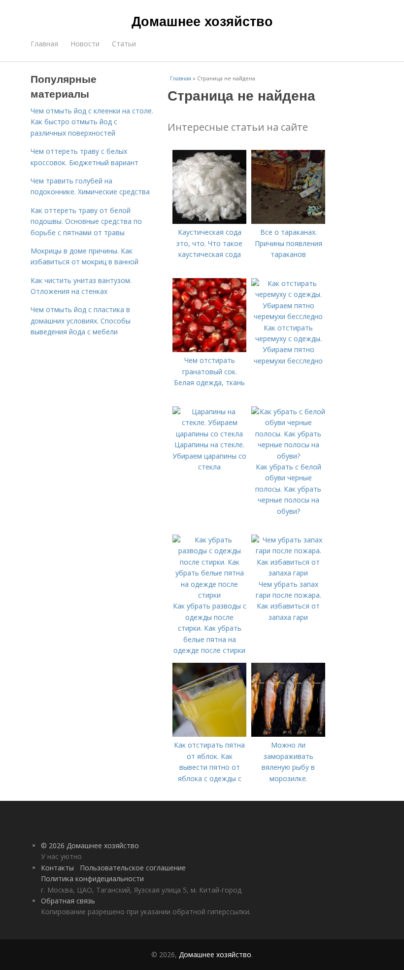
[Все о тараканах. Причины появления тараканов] (288, 221)
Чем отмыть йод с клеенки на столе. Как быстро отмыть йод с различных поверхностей (92, 122)
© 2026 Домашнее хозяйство (90, 845)
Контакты (57, 867)
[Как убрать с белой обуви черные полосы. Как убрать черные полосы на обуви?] (288, 456)
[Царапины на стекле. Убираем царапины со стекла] (209, 433)
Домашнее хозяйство (202, 20)
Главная (44, 43)
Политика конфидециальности (92, 878)
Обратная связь (68, 900)
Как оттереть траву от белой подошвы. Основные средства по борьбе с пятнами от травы (86, 221)
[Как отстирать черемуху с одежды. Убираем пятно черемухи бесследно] (288, 316)
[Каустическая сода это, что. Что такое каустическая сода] (209, 221)
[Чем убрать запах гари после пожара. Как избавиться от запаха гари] (288, 572)
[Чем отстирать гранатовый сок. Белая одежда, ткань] (209, 349)
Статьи (124, 43)
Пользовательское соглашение (133, 867)
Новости (85, 43)
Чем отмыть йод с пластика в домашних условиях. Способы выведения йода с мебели (81, 320)
